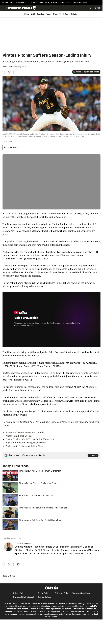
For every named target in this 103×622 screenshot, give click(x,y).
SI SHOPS (55, 3)
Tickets (74, 14)
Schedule (40, 14)
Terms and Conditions (81, 593)
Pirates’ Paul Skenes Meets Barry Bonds (25, 432)
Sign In (98, 8)
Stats (55, 14)
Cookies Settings (44, 597)
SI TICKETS (32, 3)
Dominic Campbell (10, 67)
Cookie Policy (43, 593)
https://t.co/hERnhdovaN (57, 363)
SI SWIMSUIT (21, 3)
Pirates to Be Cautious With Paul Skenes (25, 446)
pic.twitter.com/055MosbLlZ (83, 363)
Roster (48, 14)
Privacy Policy (18, 593)
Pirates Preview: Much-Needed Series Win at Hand (30, 439)
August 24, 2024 (53, 366)
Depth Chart (64, 14)
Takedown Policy (61, 593)
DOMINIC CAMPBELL (23, 544)
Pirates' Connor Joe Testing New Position (26, 442)
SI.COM (5, 3)
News (12, 576)
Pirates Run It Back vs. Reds (19, 436)
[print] (18, 564)
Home (26, 14)
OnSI (33, 14)
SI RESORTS (44, 3)
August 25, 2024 (40, 258)
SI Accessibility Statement (23, 597)
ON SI (12, 3)
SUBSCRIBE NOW (80, 3)
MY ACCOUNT (65, 3)
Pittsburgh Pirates (11, 148)
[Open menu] (3, 8)
